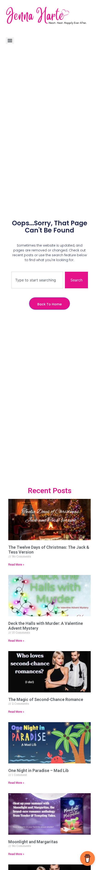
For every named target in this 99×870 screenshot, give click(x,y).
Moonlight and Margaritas (33, 841)
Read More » (16, 564)
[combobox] (37, 280)
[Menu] (10, 40)
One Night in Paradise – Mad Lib (38, 770)
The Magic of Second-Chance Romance (45, 699)
